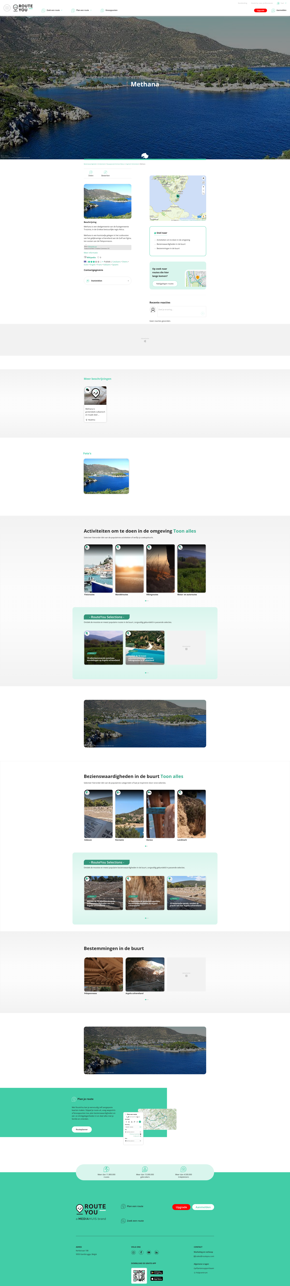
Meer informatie (91, 252)
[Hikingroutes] (160, 568)
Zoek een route (135, 1220)
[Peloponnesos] (103, 974)
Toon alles (184, 531)
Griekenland (101, 164)
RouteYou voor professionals (262, 3)
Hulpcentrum (202, 1272)
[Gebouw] (98, 814)
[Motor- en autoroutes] (191, 568)
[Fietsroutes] (98, 568)
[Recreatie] (129, 814)
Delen (90, 175)
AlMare (7, 156)
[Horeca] (160, 814)
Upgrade (260, 10)
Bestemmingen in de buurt (168, 248)
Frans (99, 264)
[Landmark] (191, 814)
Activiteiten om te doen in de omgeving (173, 240)
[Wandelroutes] (129, 568)
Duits (86, 264)
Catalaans (116, 261)
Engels (92, 264)
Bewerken (105, 175)
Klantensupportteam (205, 1268)
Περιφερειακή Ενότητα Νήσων (115, 164)
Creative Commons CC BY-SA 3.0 (20, 157)
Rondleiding (242, 3)
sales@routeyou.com (205, 1256)
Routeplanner (82, 1129)
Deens (125, 261)
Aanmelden (203, 1207)
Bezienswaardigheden (90, 164)
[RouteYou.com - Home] (23, 8)
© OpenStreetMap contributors (197, 220)
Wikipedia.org (92, 246)
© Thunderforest (183, 220)
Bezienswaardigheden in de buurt (171, 244)
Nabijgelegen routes (165, 283)
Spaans (115, 264)
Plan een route (135, 1206)
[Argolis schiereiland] (145, 974)
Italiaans (107, 264)
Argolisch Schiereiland (132, 164)
